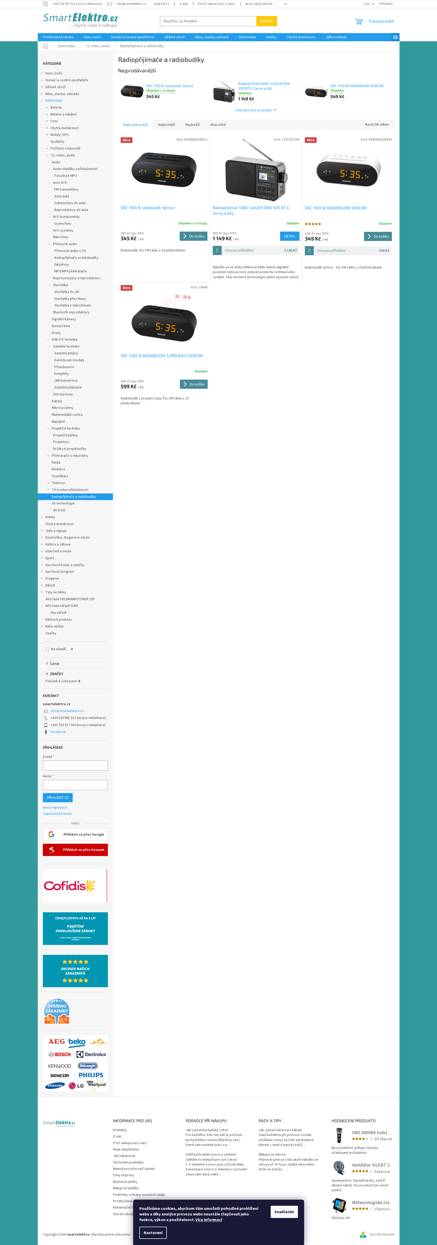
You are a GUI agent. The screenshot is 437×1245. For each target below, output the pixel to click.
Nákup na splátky (126, 1188)
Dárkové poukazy (58, 619)
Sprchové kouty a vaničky (64, 565)
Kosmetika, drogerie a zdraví (67, 537)
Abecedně (218, 124)
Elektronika (54, 100)
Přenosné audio (65, 244)
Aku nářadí (58, 612)
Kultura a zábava (57, 544)
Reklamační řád (124, 1207)
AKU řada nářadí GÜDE (61, 605)
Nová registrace (55, 807)
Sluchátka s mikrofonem (72, 305)
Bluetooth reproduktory (71, 312)
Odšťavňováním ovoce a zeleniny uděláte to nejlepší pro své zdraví (211, 1157)
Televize (58, 483)
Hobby (50, 517)
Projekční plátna (65, 435)
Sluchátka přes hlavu (70, 298)
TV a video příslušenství (70, 489)
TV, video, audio (63, 155)
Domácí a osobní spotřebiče (66, 80)
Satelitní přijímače (68, 387)
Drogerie (52, 578)
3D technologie (63, 503)
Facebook (58, 731)
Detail (289, 236)
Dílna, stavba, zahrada (62, 94)
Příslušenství (64, 367)
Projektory (61, 442)
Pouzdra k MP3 (65, 175)
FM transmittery (66, 189)
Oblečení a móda (58, 551)
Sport (49, 558)
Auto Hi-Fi (60, 182)
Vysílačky (58, 141)
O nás (184, 4)
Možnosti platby (125, 1181)
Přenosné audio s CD (70, 250)
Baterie (56, 107)
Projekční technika (66, 428)
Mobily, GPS (60, 134)
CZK (367, 4)
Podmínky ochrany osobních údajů (139, 1194)
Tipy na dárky (55, 592)
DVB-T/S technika (65, 339)
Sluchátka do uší (66, 291)
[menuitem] (58, 37)
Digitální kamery (64, 319)
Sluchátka (60, 285)
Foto (54, 121)
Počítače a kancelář (65, 148)
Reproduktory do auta (71, 209)
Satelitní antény (66, 353)
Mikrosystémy (62, 407)
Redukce (58, 469)
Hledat (266, 21)
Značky (50, 633)
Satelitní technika (66, 346)
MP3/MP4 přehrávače (70, 271)
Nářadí (50, 585)
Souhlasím (284, 1212)
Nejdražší (192, 124)
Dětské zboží (55, 87)
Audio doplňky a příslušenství (75, 168)
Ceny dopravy (123, 1175)
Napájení (58, 421)
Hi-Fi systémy (63, 230)
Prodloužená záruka (128, 1201)
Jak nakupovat (124, 1155)
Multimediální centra (67, 414)
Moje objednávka (258, 4)
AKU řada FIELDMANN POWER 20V (70, 599)
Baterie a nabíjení (64, 114)
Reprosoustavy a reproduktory (77, 278)
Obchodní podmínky (128, 1162)
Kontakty (161, 4)
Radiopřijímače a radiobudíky (76, 257)
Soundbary (60, 476)
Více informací (208, 1220)
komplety (61, 373)
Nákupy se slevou (272, 1154)
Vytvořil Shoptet (382, 1234)
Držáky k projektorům (69, 448)
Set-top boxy (63, 394)
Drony (56, 333)
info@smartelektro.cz (67, 711)
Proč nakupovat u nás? (216, 4)
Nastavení (153, 1233)
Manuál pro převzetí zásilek (134, 1168)
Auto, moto (54, 73)
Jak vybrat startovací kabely (280, 1130)
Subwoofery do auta (69, 203)
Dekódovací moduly (69, 360)
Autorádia (61, 196)
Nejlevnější (166, 124)
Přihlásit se (58, 797)
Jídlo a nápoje (56, 530)
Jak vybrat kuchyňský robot (207, 1130)
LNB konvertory (66, 380)
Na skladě (62, 649)
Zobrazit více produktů (253, 110)
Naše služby (54, 626)
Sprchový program (59, 571)
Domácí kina (61, 326)
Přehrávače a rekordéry (70, 455)
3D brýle (59, 510)
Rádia (56, 462)
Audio (56, 162)
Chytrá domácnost (65, 128)
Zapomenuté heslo (57, 813)
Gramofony (62, 223)
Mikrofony (60, 237)
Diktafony (61, 264)
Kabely (57, 401)
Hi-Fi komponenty (66, 216)
